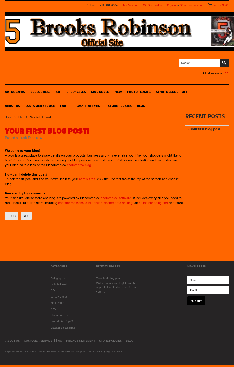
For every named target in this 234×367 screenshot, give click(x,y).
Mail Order (100, 91)
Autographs (15, 91)
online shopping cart (153, 202)
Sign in (171, 5)
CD (58, 91)
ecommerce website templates (80, 202)
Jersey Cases (75, 91)
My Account (130, 5)
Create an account (191, 5)
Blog (20, 117)
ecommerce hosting (118, 202)
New (118, 91)
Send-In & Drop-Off (172, 91)
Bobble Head (40, 91)
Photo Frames (139, 91)
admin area (87, 179)
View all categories (63, 328)
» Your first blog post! (204, 129)
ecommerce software (116, 198)
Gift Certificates (152, 5)
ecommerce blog (79, 165)
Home (8, 117)
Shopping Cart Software (89, 351)
